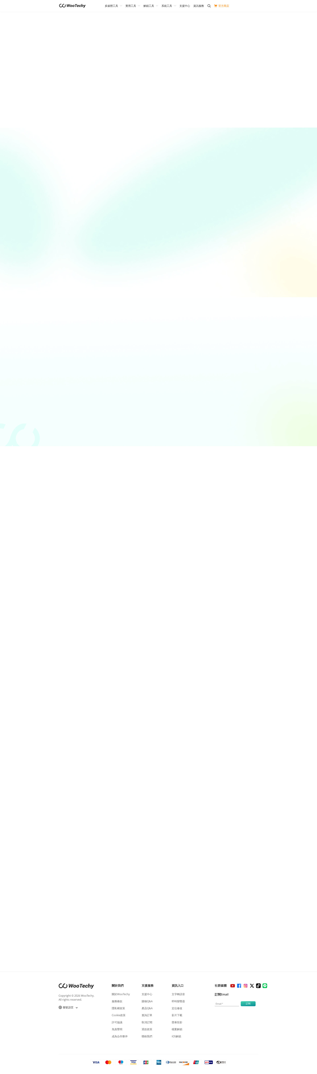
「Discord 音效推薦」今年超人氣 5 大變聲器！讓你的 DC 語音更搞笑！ (97, 725)
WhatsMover (239, 391)
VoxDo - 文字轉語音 (79, 210)
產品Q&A (147, 1008)
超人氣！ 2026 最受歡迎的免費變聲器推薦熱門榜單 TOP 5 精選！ (93, 695)
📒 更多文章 (60, 767)
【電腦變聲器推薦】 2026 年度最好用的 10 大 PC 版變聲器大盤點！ (95, 715)
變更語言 (68, 1007)
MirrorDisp (80, 268)
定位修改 (177, 1008)
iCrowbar (85, 391)
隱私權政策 (118, 1008)
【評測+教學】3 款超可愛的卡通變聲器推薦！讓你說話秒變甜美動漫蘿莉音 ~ (100, 735)
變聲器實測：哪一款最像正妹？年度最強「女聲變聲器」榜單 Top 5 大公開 (98, 705)
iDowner (237, 217)
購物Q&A (147, 1001)
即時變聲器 (178, 1001)
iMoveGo (162, 391)
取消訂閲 (147, 1022)
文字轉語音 (178, 994)
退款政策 (147, 1029)
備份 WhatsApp (235, 414)
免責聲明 (117, 1029)
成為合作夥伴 (120, 1036)
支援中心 (184, 6)
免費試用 (62, 117)
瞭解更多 (105, 117)
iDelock (152, 563)
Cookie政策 (118, 1015)
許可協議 (117, 1022)
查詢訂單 (147, 1015)
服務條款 (117, 1001)
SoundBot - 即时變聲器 (161, 264)
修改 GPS (158, 414)
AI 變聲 (150, 280)
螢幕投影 (80, 286)
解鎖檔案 (81, 414)
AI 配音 (71, 226)
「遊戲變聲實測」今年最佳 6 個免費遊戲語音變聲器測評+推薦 (91, 745)
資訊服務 (198, 6)
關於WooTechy (121, 994)
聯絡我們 (147, 1036)
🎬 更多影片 (192, 767)
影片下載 (237, 230)
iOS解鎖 (176, 1036)
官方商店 (223, 6)
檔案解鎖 (177, 1029)
